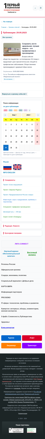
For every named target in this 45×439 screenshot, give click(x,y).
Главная (3, 27)
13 (32, 130)
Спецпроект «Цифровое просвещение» (17, 207)
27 (32, 142)
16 (11, 136)
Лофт (32, 338)
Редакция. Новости (12, 226)
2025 (5, 110)
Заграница (11, 345)
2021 (25, 110)
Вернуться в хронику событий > (14, 94)
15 (6, 136)
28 (37, 142)
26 (27, 142)
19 (27, 136)
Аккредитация (22, 413)
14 (37, 130)
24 (16, 142)
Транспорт (32, 345)
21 (37, 136)
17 (16, 136)
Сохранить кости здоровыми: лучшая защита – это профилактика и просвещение (30, 48)
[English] (17, 167)
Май (13, 115)
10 (16, 130)
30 (11, 147)
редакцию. (17, 388)
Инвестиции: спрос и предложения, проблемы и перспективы (19, 201)
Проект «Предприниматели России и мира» (18, 195)
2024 (10, 110)
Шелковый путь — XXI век (12, 212)
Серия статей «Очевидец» (12, 217)
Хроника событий (14, 27)
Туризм (11, 338)
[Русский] (7, 167)
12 (27, 130)
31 (16, 147)
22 (6, 142)
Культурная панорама (13, 233)
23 (11, 142)
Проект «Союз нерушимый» (12, 184)
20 (32, 136)
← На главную (6, 21)
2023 (15, 110)
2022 (20, 110)
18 (21, 136)
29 (6, 147)
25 (21, 142)
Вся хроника (7, 37)
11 (21, 130)
